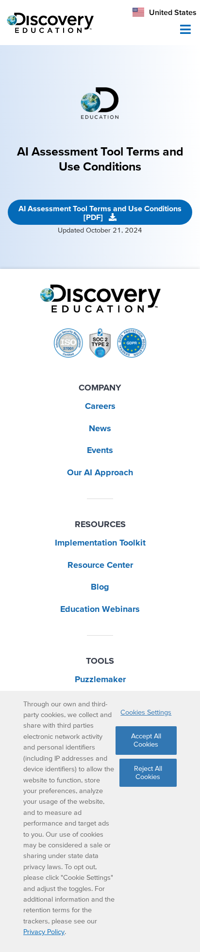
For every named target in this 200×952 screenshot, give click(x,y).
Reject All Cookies (148, 772)
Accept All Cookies (146, 740)
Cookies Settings (145, 712)
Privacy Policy (44, 932)
